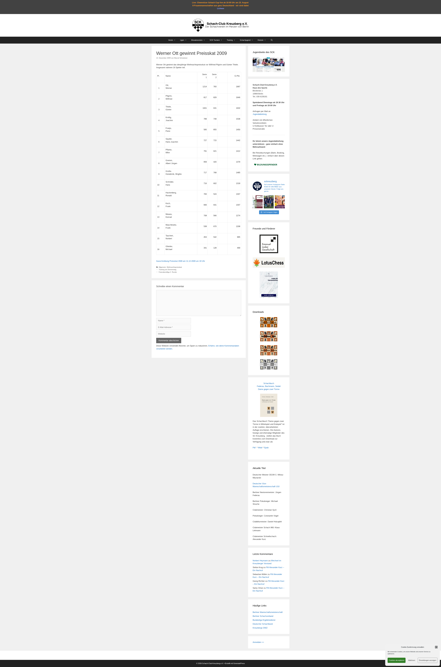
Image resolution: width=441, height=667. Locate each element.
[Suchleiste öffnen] (271, 40)
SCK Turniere (215, 40)
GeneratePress (239, 663)
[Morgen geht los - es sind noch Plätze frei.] (258, 201)
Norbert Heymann (260, 561)
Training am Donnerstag (167, 269)
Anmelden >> (258, 642)
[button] (436, 647)
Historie (260, 40)
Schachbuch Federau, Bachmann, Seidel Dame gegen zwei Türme (269, 386)
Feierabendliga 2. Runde (168, 272)
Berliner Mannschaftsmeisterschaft (268, 612)
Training (230, 40)
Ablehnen (411, 660)
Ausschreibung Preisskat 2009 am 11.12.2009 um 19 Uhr (180, 261)
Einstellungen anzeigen (427, 660)
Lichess (220, 8)
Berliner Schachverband (263, 616)
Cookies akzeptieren (396, 660)
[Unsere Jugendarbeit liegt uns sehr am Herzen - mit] (280, 201)
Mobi (260, 448)
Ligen (182, 40)
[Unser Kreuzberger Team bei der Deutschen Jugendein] (269, 201)
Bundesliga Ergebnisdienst (264, 620)
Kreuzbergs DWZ (260, 628)
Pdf (254, 448)
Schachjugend (245, 40)
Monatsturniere (196, 40)
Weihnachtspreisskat (174, 267)
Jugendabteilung (260, 114)
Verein (170, 40)
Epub (266, 448)
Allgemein (162, 267)
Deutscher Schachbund (263, 624)
